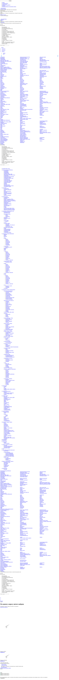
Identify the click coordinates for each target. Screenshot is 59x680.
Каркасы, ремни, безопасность (9, 392)
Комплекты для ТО (3, 76)
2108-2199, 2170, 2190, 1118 (24, 75)
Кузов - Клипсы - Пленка (4, 114)
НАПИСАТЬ (2, 652)
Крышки (21, 108)
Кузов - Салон (22, 71)
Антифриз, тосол (6, 405)
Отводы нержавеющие (4, 139)
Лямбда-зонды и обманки (24, 94)
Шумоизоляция (4, 468)
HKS (21, 127)
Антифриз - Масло (5, 395)
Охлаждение (2, 84)
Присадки (21, 63)
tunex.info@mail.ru (3, 14)
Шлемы (5, 394)
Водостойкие (2, 142)
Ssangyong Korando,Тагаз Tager (9, 176)
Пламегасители (8, 306)
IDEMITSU (2, 122)
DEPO (1, 127)
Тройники (7, 374)
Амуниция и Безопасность (6, 391)
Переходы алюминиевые (24, 138)
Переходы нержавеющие (24, 137)
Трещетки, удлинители (7, 435)
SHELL (5, 401)
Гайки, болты (2, 110)
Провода (41, 113)
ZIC (20, 124)
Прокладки (41, 106)
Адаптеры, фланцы (9, 291)
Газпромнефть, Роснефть (8, 406)
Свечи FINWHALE (23, 105)
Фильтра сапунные (9, 298)
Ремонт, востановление (43, 62)
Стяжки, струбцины (23, 134)
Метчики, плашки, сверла (4, 134)
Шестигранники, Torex (43, 131)
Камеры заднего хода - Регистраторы (6, 68)
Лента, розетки (42, 111)
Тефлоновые (22, 142)
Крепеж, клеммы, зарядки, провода (25, 118)
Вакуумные (2, 141)
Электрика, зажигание (9, 272)
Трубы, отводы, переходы (10, 309)
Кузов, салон (2, 83)
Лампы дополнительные (24, 96)
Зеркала (7, 221)
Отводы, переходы (3, 138)
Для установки (42, 126)
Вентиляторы (22, 107)
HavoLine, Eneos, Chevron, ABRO (5, 121)
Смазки (41, 63)
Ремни (1, 107)
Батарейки (2, 66)
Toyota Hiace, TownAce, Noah (24, 58)
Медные (41, 138)
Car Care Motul (2, 62)
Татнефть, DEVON (43, 123)
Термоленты (8, 295)
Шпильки (1, 113)
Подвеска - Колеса (23, 73)
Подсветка (21, 92)
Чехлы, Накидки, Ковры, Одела (45, 66)
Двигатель (2, 75)
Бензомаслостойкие (3, 140)
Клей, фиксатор (2, 132)
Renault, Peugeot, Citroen (24, 83)
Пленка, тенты (8, 327)
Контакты (3, 5)
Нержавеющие (42, 139)
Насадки (1, 102)
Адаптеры (41, 93)
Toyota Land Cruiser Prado (24, 61)
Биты (1, 129)
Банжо (41, 104)
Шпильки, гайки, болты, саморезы (45, 132)
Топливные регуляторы (23, 112)
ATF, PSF (5, 396)
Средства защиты (23, 133)
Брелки (5, 442)
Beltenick (1, 119)
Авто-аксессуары (5, 196)
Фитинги (7, 376)
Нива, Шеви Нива (42, 59)
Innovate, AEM (22, 128)
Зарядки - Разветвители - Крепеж (5, 67)
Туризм (41, 65)
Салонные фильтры (3, 95)
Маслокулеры (8, 314)
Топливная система (43, 73)
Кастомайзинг (4, 439)
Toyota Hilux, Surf (23, 59)
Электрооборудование (43, 76)
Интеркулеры (2, 93)
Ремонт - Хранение (3, 112)
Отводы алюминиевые (9, 453)
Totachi (21, 117)
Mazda (1, 89)
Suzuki (41, 77)
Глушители (2, 99)
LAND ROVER (2, 59)
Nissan (5, 250)
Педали (21, 101)
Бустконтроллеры (42, 98)
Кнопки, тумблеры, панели (10, 380)
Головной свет (8, 332)
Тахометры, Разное (43, 127)
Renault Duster (6, 175)
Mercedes (5, 234)
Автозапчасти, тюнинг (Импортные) (8, 233)
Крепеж (21, 70)
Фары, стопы (22, 99)
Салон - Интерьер (7, 337)
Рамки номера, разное (9, 329)
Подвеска (1, 85)
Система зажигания (23, 104)
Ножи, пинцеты (6, 429)
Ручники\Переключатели (24, 116)
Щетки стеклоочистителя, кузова (45, 67)
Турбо (41, 96)
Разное (21, 69)
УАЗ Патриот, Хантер (43, 61)
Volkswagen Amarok (7, 182)
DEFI (1, 126)
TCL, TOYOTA (22, 121)
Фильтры (1, 108)
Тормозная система (43, 74)
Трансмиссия (42, 75)
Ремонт (41, 99)
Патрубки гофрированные (4, 136)
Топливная (7, 256)
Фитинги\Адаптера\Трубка (10, 356)
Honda (1, 80)
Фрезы (41, 130)
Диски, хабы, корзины (43, 94)
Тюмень (41, 117)
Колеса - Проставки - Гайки (4, 109)
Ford (1, 79)
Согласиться (2, 678)
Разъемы (21, 97)
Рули (21, 102)
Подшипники (4, 440)
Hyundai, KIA (6, 246)
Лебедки (41, 58)
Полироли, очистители (23, 67)
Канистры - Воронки (3, 69)
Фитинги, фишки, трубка (24, 114)
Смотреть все (22, 82)
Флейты (7, 311)
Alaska (1, 117)
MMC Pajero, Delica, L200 (4, 60)
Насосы (21, 111)
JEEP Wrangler (2, 58)
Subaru (21, 85)
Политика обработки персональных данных (9, 6)
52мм (1, 128)
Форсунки (21, 115)
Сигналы (7, 384)
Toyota (41, 78)
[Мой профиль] (0, 596)
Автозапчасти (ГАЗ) (3, 70)
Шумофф (1, 143)
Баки (21, 529)
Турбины (41, 100)
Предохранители (22, 68)
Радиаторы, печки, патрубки (44, 71)
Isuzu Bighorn (6, 171)
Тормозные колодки (43, 509)
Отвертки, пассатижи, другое (24, 130)
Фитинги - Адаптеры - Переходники (45, 102)
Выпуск (21, 78)
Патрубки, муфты (23, 136)
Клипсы (1, 116)
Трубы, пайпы (8, 296)
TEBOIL (21, 122)
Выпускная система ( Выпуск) (5, 97)
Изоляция (41, 110)
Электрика (41, 87)
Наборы (21, 129)
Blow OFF (41, 97)
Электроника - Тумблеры (44, 109)
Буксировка (2, 115)
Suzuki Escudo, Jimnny (7, 177)
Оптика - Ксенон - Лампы (24, 95)
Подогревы (22, 483)
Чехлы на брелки (6, 443)
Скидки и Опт (4, 4)
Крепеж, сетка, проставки (10, 326)
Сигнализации (4, 441)
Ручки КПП (22, 103)
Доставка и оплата (5, 3)
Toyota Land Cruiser (23, 60)
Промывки (41, 122)
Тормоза (7, 257)
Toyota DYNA (6, 170)
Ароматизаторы (2, 65)
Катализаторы (8, 303)
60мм (7, 415)
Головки (5, 423)
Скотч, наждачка (22, 132)
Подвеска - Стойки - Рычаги (24, 100)
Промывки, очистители (23, 64)
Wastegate (1, 98)
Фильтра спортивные (9, 299)
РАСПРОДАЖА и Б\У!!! (6, 168)
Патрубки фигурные (23, 135)
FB (0, 118)
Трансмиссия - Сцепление (44, 92)
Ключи (1, 133)
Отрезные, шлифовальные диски (25, 131)
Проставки (2, 111)
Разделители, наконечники (44, 107)
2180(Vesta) (22, 76)
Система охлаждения (7, 343)
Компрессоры (22, 65)
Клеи (1, 64)
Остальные (41, 88)
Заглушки (41, 105)
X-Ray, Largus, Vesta (43, 70)
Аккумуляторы (4, 385)
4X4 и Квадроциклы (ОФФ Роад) (5, 470)
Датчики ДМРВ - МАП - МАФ (5, 104)
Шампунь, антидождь (43, 64)
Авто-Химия (4, 187)
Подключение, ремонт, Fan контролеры (26, 109)
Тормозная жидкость (43, 124)
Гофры (1, 100)
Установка (41, 519)
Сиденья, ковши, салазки (24, 119)
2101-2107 (21, 74)
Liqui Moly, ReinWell (3, 123)
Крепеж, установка (3, 101)
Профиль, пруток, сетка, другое (25, 139)
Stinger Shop (2, 74)
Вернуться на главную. (4, 607)
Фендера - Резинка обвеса (44, 101)
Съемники (41, 129)
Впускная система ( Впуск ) (4, 509)
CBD (1, 72)
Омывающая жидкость (23, 66)
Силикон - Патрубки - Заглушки (7, 444)
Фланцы (7, 310)
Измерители (2, 130)
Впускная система (3, 71)
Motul (5, 400)
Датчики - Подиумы (5, 411)
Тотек (3, 448)
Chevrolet (1, 78)
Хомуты (41, 140)
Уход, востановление (23, 98)
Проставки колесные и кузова (44, 60)
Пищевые (21, 140)
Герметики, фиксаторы (4, 63)
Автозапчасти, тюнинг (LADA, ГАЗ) (6, 486)
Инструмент (2, 131)
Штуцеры (7, 377)
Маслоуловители (3, 94)
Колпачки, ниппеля (9, 319)
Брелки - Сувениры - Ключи (4, 483)
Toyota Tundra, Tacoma (7, 181)
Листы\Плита (2, 137)
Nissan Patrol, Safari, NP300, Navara (5, 61)
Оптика (21, 72)
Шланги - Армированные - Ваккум (7, 461)
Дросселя (1, 92)
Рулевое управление (43, 72)
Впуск (1, 81)
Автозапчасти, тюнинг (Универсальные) (8, 289)
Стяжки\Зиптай (22, 141)
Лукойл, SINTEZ (42, 121)
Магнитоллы (42, 112)
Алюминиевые (42, 137)
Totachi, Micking (22, 123)
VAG (40, 85)
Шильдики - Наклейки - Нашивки (45, 483)
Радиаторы (41, 95)
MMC (1, 90)
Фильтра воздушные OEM (10, 297)
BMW (1, 77)
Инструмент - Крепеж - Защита (5, 551)
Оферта (3, 2)
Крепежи (5, 183)
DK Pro (1, 73)
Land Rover (2, 88)
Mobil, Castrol (2, 124)
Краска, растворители (23, 62)
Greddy (21, 126)
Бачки (21, 106)
